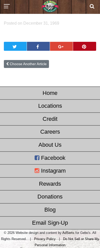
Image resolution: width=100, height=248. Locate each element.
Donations (50, 196)
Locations (50, 106)
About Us (50, 145)
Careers (50, 131)
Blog (50, 209)
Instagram (52, 170)
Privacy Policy (45, 239)
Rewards (50, 184)
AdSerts (68, 233)
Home (50, 93)
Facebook (52, 158)
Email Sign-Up (50, 223)
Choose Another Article (28, 64)
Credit (50, 119)
